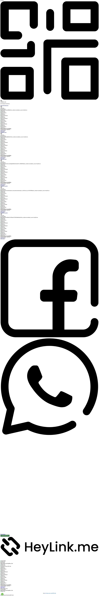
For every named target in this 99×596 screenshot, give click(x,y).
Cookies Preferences (5, 535)
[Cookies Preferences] (2, 594)
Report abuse (2, 534)
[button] (49, 486)
